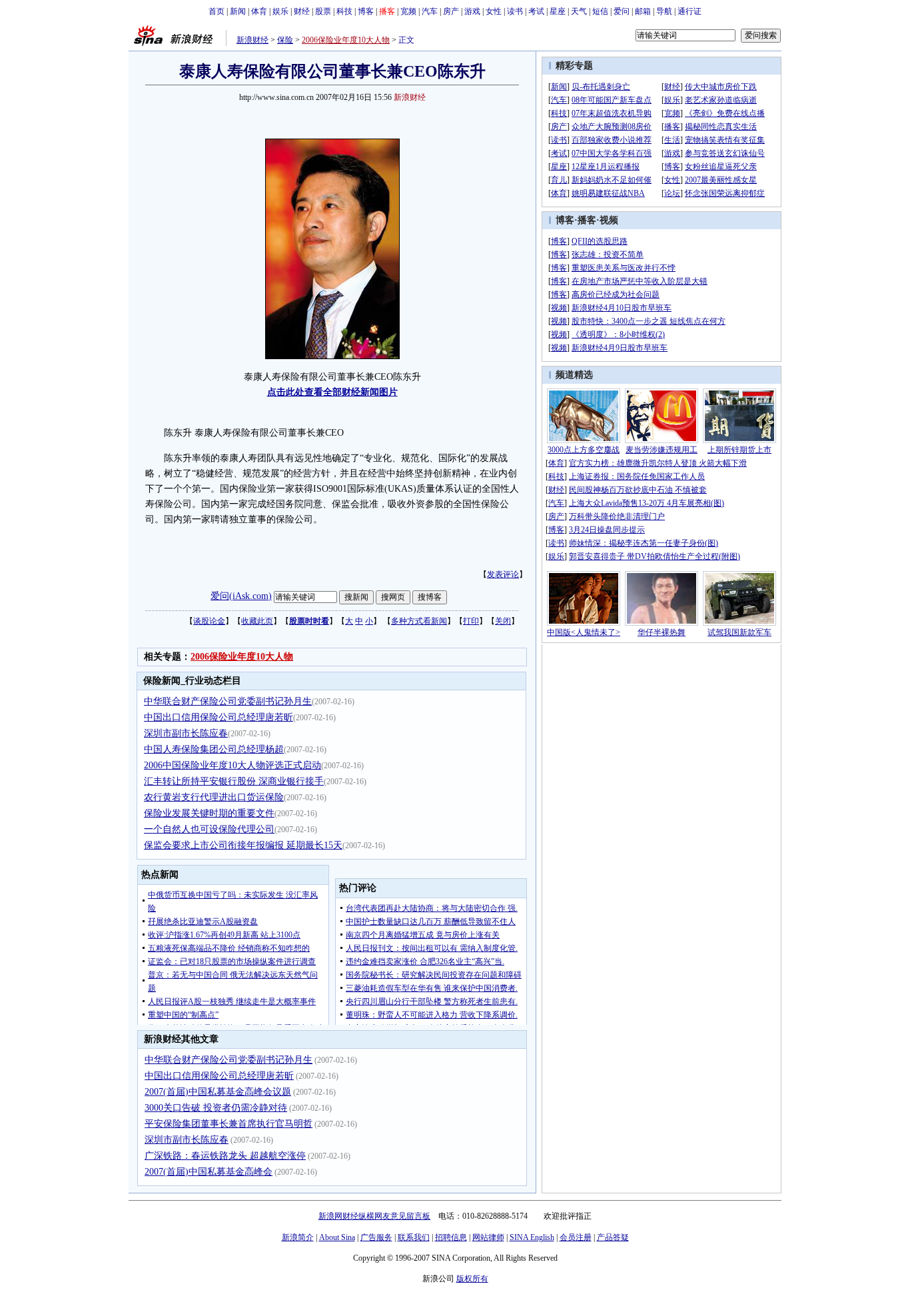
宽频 (408, 11)
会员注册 (576, 1237)
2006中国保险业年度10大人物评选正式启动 (232, 765)
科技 (344, 11)
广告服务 (376, 1237)
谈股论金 (209, 621)
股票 (323, 11)
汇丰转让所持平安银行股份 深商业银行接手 (234, 781)
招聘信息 (451, 1237)
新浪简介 (298, 1237)
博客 (366, 11)
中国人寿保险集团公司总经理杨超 (214, 749)
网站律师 (488, 1237)
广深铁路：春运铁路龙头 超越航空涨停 (225, 1156)
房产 (451, 11)
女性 (494, 11)
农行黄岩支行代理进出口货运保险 (214, 797)
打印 (471, 621)
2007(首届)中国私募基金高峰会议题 (218, 1092)
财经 (302, 11)
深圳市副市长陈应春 (186, 733)
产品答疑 (613, 1237)
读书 (515, 11)
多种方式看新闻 (419, 621)
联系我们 (414, 1237)
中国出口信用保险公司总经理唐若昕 (218, 717)
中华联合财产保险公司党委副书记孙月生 (228, 701)
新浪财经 (252, 40)
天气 (579, 11)
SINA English (532, 1237)
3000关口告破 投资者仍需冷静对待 (216, 1108)
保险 (285, 40)
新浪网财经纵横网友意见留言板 (374, 1216)
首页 (217, 11)
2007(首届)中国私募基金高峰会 (208, 1172)
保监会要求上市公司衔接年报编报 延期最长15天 (243, 845)
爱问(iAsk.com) (241, 596)
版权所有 (472, 1278)
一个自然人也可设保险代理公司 (209, 829)
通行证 (689, 11)
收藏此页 (257, 621)
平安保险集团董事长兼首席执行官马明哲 (228, 1124)
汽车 (430, 11)
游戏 (472, 11)
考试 (536, 11)
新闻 (238, 11)
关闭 (503, 621)
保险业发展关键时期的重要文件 (209, 813)
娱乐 (280, 11)
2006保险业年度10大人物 (346, 40)
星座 (558, 11)
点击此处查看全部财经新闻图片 (332, 392)
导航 (664, 11)
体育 (259, 11)
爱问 (622, 11)
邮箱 (643, 11)
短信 (600, 11)
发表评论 (503, 574)
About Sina (337, 1237)
